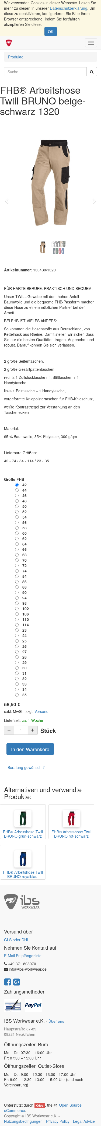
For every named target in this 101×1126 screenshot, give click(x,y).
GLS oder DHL (16, 939)
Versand (41, 711)
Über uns (56, 1021)
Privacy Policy (57, 1121)
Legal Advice (84, 1121)
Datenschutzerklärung (68, 8)
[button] (8, 198)
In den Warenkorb (30, 749)
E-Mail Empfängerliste (22, 955)
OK (50, 31)
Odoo (39, 1105)
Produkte (15, 57)
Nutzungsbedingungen (23, 1121)
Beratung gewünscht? (26, 767)
